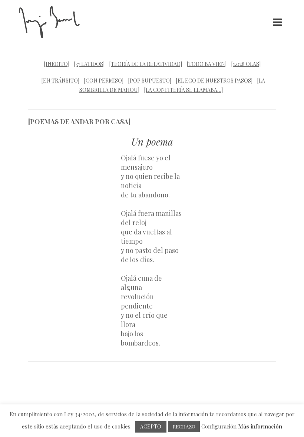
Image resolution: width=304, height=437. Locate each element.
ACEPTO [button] (150, 426)
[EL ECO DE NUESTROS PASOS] (214, 80)
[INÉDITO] (56, 63)
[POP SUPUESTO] (149, 80)
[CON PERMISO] (103, 80)
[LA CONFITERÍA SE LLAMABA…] (183, 89)
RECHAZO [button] (184, 426)
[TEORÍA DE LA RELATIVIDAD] (145, 63)
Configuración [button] (219, 426)
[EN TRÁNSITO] (60, 80)
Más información (260, 426)
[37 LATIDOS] (89, 63)
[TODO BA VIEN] (206, 63)
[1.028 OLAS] (246, 63)
